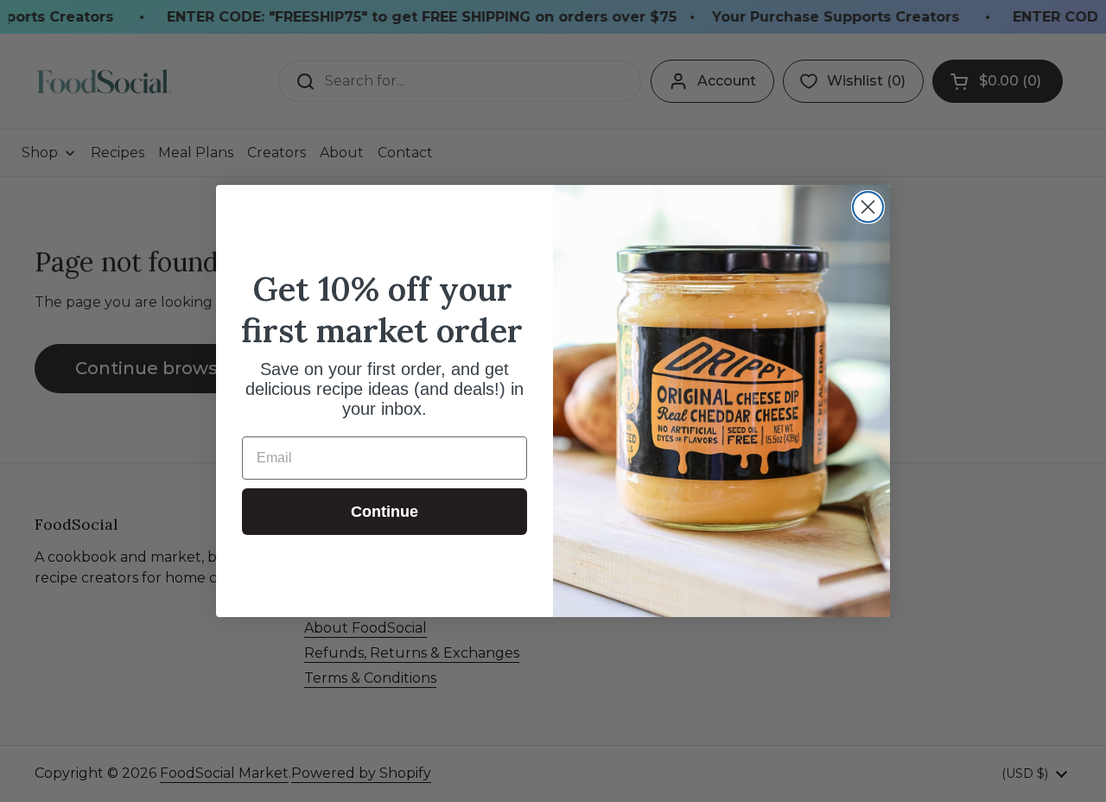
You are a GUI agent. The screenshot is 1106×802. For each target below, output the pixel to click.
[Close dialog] (868, 207)
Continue (384, 511)
